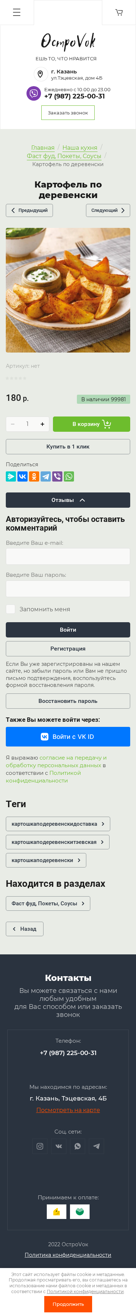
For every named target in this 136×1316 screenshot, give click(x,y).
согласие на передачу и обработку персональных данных (56, 761)
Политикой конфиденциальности (43, 776)
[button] (17, 12)
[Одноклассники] (34, 476)
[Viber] (57, 476)
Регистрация (68, 648)
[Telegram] (46, 476)
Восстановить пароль (68, 700)
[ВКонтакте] (22, 476)
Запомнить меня (45, 609)
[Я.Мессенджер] (11, 476)
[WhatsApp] (69, 476)
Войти (68, 629)
